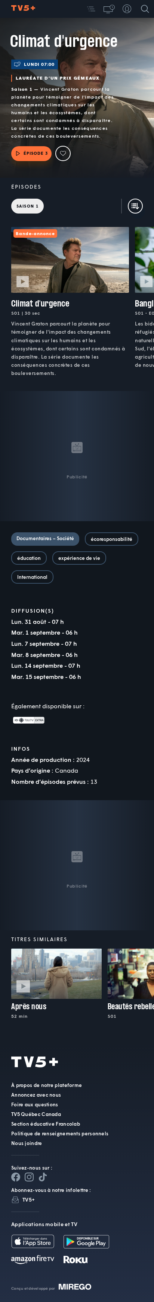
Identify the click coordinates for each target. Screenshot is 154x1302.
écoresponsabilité (111, 539)
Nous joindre (26, 1143)
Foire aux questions (34, 1104)
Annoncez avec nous (36, 1095)
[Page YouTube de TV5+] (42, 1177)
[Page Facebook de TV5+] (15, 1177)
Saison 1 (27, 205)
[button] (91, 9)
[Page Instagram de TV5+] (29, 1177)
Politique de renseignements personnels (59, 1133)
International (32, 577)
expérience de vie (79, 558)
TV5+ (28, 1199)
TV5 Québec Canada (36, 1114)
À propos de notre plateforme (46, 1085)
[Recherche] (145, 9)
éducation (29, 558)
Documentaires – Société (45, 538)
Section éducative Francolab (45, 1124)
